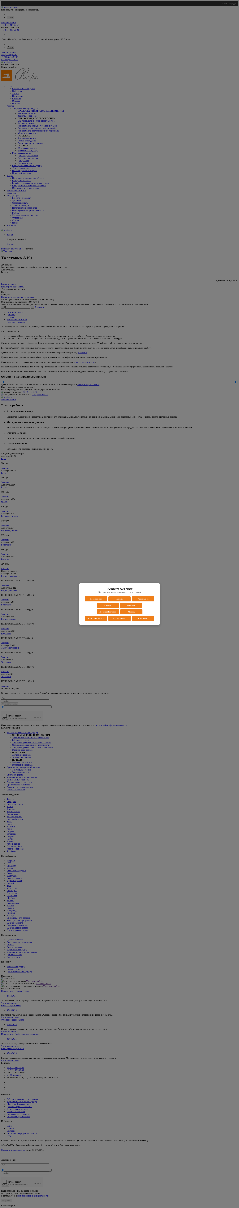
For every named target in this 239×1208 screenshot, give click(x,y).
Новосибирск (96, 599)
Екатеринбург (119, 618)
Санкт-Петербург (96, 618)
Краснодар (143, 618)
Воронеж (131, 605)
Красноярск (143, 599)
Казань (119, 599)
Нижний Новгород (107, 612)
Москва (131, 612)
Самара (107, 605)
